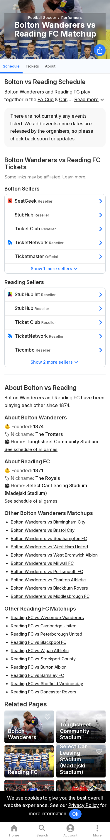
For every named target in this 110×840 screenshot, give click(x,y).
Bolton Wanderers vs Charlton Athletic (48, 579)
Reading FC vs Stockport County (43, 658)
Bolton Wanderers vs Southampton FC (49, 538)
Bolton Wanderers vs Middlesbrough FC (50, 596)
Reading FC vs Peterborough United (46, 633)
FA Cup (46, 99)
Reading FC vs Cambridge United (44, 625)
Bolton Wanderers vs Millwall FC (42, 563)
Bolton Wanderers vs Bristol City (43, 530)
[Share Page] (100, 50)
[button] (97, 831)
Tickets (32, 66)
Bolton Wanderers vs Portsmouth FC (47, 571)
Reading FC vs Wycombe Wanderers (47, 617)
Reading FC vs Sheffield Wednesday (47, 683)
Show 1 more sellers (51, 268)
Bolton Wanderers (24, 92)
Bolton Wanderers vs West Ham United (49, 546)
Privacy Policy (83, 805)
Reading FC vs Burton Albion (39, 667)
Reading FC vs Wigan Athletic (40, 650)
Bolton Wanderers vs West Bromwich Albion (54, 554)
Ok (75, 814)
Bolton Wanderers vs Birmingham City (48, 521)
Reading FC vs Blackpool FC (38, 642)
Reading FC (67, 92)
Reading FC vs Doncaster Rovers (43, 691)
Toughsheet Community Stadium (62, 441)
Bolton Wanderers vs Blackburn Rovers (49, 587)
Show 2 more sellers (52, 362)
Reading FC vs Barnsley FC (37, 675)
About (50, 66)
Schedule (11, 66)
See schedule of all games (30, 449)
